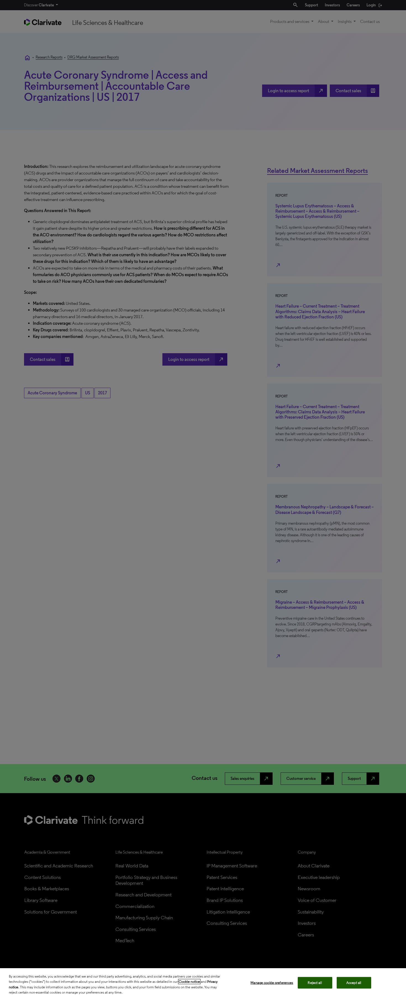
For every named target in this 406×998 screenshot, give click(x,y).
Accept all (353, 983)
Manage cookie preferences (272, 983)
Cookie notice (189, 981)
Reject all (315, 983)
